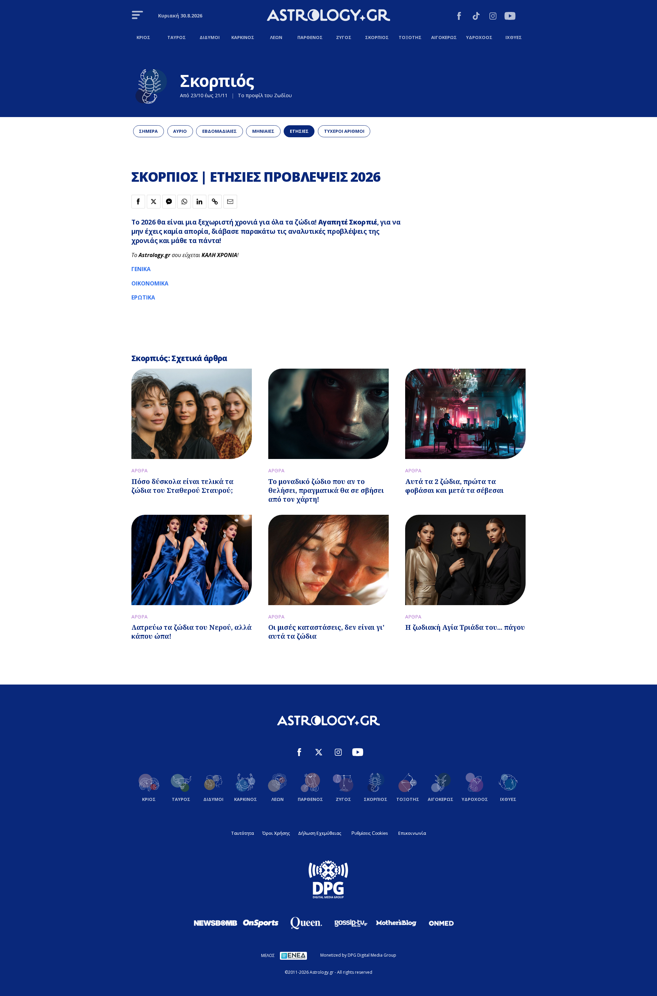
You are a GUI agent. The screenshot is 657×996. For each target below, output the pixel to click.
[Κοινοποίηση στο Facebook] (138, 201)
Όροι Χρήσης (276, 833)
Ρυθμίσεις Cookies (369, 833)
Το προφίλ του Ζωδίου (265, 95)
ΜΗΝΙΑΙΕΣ (263, 131)
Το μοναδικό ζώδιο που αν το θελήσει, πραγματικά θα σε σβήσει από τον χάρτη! (326, 490)
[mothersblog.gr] (396, 923)
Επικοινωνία (412, 833)
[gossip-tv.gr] (351, 923)
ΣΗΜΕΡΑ (148, 131)
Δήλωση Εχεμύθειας (319, 833)
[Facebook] (459, 17)
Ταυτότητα (242, 833)
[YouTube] (510, 17)
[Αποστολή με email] (230, 201)
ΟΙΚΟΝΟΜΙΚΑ (149, 283)
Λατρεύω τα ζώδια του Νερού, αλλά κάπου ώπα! (191, 632)
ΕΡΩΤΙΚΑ (143, 297)
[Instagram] (493, 17)
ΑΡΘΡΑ (139, 470)
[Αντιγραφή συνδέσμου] (215, 201)
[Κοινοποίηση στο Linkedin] (199, 201)
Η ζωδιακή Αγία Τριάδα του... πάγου (465, 627)
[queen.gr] (306, 923)
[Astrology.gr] (328, 16)
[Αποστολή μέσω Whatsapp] (184, 201)
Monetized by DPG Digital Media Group (358, 955)
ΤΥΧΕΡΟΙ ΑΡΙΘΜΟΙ (344, 131)
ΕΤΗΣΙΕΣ (299, 131)
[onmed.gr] (441, 923)
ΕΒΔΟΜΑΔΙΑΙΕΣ (219, 131)
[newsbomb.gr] (215, 922)
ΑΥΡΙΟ (180, 131)
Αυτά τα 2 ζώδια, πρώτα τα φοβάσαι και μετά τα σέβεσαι (454, 486)
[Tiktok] (476, 17)
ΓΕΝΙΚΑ (141, 269)
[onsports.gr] (261, 922)
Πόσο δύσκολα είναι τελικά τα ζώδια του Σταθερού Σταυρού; (182, 486)
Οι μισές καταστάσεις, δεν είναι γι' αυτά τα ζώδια (326, 632)
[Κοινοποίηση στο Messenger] (169, 201)
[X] (318, 753)
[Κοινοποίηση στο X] (153, 201)
